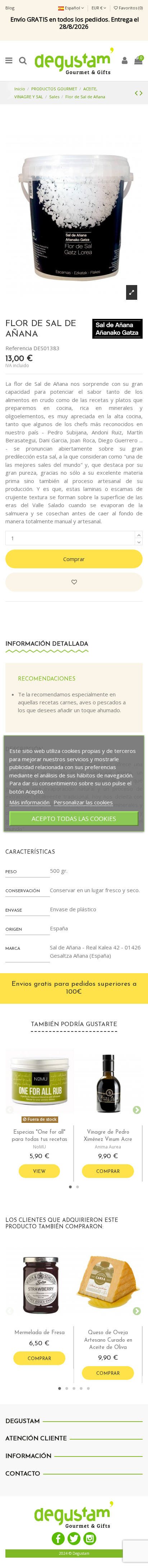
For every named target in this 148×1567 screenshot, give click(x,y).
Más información (30, 801)
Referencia (18, 348)
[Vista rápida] (45, 1122)
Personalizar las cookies (83, 801)
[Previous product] (137, 92)
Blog (9, 7)
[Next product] (141, 92)
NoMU (39, 1147)
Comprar (74, 559)
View (39, 1171)
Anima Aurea (108, 1147)
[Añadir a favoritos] (74, 582)
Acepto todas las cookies (74, 818)
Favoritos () (130, 7)
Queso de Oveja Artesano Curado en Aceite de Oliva (108, 1340)
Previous (9, 1109)
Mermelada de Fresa (39, 1333)
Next (135, 1109)
